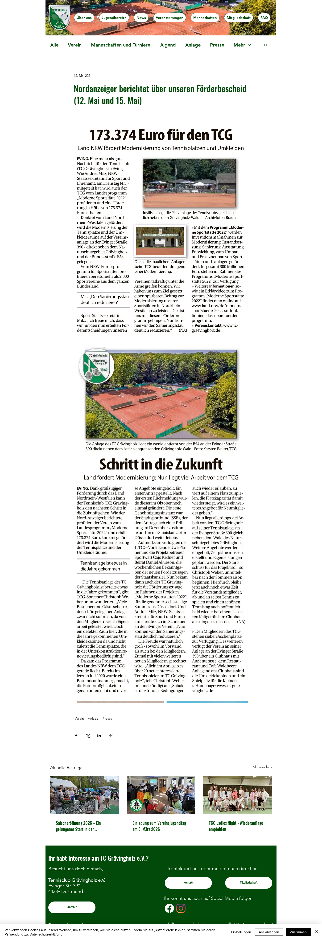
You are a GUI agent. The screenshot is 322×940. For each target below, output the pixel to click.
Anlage (193, 45)
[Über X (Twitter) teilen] (87, 735)
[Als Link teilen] (110, 735)
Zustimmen (298, 932)
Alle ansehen (262, 767)
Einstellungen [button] (241, 932)
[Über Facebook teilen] (76, 735)
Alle (54, 45)
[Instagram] (181, 908)
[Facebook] (169, 908)
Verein (75, 45)
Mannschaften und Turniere (120, 45)
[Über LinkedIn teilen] (99, 735)
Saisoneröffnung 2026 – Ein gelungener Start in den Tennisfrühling (78, 826)
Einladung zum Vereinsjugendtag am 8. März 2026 (159, 826)
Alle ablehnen (269, 932)
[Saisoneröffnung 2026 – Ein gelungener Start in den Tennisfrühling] (84, 795)
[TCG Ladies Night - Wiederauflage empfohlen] (237, 795)
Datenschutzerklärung (46, 934)
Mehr (239, 45)
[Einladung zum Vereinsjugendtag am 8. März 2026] (161, 795)
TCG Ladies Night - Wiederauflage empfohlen (236, 826)
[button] (84, 17)
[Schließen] (316, 932)
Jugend (168, 45)
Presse (217, 45)
